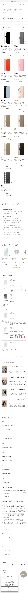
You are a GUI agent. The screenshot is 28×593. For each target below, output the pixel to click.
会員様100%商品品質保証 (9, 582)
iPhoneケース (4, 501)
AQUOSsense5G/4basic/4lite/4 (10, 229)
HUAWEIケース (22, 520)
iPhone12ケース (14, 512)
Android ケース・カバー (6, 10)
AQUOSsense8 (7, 220)
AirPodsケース (17, 523)
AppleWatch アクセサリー (7, 546)
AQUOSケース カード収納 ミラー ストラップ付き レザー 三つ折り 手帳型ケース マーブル (20, 49)
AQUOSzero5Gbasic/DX (14, 230)
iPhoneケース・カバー (6, 533)
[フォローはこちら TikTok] (18, 564)
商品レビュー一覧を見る (21, 356)
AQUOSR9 (18, 222)
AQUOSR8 (19, 220)
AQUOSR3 (12, 232)
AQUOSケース (19, 519)
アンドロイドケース (16, 522)
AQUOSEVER (6, 237)
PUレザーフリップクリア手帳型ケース (17, 389)
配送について (5, 570)
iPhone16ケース (12, 511)
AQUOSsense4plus (20, 229)
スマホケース (17, 505)
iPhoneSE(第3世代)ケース (6, 514)
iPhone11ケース (21, 512)
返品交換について (6, 572)
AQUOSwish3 (12, 225)
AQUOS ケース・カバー (16, 10)
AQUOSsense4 (19, 218)
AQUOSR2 (20, 234)
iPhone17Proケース (21, 508)
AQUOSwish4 (18, 225)
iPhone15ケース (19, 511)
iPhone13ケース (8, 512)
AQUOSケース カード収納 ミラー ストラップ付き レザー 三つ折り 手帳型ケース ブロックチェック (7, 76)
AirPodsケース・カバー (7, 550)
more (18, 1)
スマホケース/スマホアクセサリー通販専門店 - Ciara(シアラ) (13, 9)
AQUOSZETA (17, 236)
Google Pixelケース (7, 520)
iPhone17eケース (7, 508)
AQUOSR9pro (12, 222)
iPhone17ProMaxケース (6, 510)
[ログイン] (14, 4)
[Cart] (20, 4)
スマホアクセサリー (17, 501)
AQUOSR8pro (6, 222)
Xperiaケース (6, 519)
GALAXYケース (12, 519)
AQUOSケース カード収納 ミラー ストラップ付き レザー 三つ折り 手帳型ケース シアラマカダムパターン (7, 161)
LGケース (3, 522)
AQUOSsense (6, 236)
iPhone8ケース (14, 514)
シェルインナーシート (6, 260)
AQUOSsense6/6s (7, 227)
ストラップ (10, 501)
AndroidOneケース (15, 520)
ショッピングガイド (5, 567)
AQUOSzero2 (6, 232)
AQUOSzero (17, 232)
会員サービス (4, 575)
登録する (9, 590)
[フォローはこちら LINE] (12, 564)
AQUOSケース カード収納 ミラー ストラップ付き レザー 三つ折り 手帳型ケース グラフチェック (20, 161)
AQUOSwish (19, 223)
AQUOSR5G (6, 230)
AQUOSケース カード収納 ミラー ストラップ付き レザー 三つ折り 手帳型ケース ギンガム (7, 189)
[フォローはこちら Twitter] (24, 564)
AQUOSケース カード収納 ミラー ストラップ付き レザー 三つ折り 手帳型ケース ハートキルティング (20, 76)
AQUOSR (12, 236)
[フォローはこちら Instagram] (15, 564)
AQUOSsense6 (13, 218)
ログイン (11, 584)
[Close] (17, 577)
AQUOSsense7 (6, 218)
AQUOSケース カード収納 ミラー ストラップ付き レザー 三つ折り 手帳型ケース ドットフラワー (7, 104)
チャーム (13, 506)
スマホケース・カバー (6, 529)
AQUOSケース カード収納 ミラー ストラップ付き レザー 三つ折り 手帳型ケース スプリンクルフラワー (20, 104)
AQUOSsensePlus (14, 234)
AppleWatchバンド (10, 523)
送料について (5, 568)
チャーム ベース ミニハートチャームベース (16, 261)
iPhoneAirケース (14, 510)
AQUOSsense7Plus (7, 223)
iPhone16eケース (5, 511)
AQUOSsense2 (7, 234)
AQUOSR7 (14, 223)
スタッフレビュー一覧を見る (20, 412)
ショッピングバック (6, 554)
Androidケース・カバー (7, 537)
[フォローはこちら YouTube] (21, 564)
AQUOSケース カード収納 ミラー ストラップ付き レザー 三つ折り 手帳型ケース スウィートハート (7, 49)
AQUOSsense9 (13, 220)
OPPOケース (8, 522)
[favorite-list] (17, 5)
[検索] (23, 4)
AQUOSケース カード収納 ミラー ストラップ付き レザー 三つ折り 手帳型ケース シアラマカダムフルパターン (20, 132)
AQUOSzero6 (14, 227)
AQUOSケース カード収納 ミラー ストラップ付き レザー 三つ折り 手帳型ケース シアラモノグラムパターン (7, 132)
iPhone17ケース (14, 508)
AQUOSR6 (20, 227)
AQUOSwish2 (6, 225)
